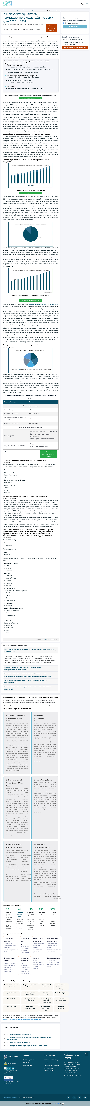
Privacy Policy (56, 1103)
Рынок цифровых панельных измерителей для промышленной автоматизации (29, 1039)
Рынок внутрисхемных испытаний (19, 1035)
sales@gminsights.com (74, 1075)
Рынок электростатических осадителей (44, 304)
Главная (4, 10)
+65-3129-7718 (72, 1073)
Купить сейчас (76, 27)
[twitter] (74, 1097)
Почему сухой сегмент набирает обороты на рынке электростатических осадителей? (22, 668)
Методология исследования (73, 42)
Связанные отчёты (69, 45)
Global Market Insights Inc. (11, 1098)
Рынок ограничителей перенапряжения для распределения (27, 1046)
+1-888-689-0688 (74, 1069)
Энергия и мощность (15, 10)
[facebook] (79, 1097)
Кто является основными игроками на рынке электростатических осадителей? (27, 688)
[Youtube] (85, 1097)
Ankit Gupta (46, 640)
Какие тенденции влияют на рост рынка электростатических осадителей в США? (25, 681)
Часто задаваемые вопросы (72, 39)
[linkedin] (68, 1097)
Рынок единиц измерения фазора (18, 1043)
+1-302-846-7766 (72, 1071)
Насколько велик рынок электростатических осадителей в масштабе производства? (29, 650)
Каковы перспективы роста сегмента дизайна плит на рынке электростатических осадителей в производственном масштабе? (27, 675)
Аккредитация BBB (19, 915)
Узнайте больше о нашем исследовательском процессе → (22, 1020)
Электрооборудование (30, 10)
